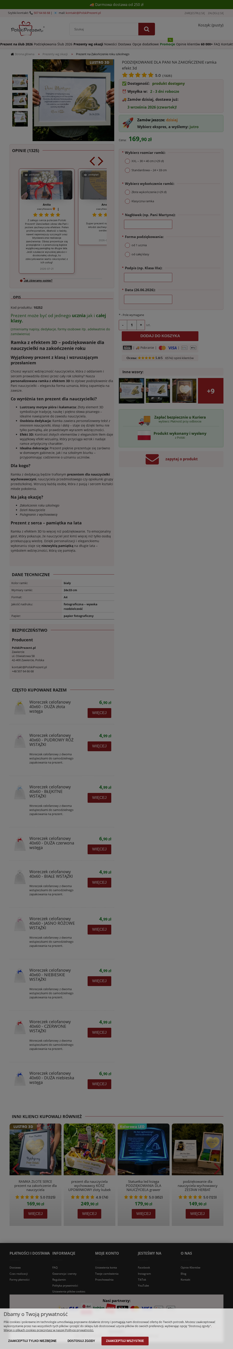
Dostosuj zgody (81, 1341)
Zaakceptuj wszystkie (125, 1341)
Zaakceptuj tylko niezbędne (32, 1341)
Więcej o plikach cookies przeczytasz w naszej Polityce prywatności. (49, 1330)
